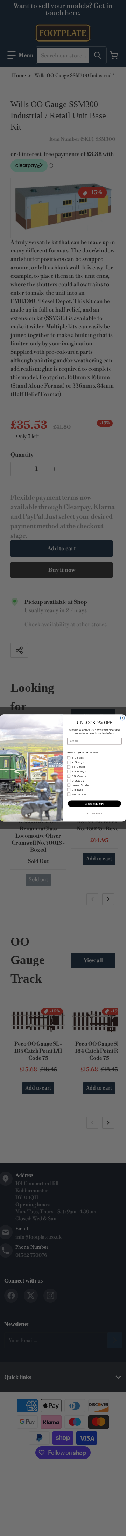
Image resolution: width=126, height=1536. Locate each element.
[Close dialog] (122, 718)
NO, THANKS (94, 813)
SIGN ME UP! (94, 803)
